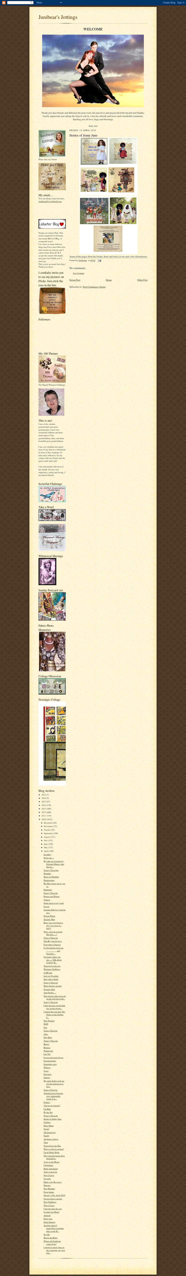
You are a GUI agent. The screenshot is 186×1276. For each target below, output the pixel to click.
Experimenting (50, 1060)
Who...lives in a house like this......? (53, 933)
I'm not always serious (53, 1198)
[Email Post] (99, 260)
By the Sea (48, 1112)
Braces (46, 1044)
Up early (47, 1178)
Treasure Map (49, 919)
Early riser (48, 1218)
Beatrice (47, 1047)
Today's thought (50, 1171)
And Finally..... (50, 992)
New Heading (49, 1188)
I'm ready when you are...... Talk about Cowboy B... (53, 960)
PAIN (46, 1024)
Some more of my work (54, 903)
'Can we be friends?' (52, 1105)
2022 (44, 794)
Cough (46, 906)
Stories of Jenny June (52, 1119)
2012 (44, 812)
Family (46, 1135)
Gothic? (47, 1102)
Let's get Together (51, 976)
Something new (50, 1064)
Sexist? (46, 1129)
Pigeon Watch (49, 916)
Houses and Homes (52, 896)
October (47, 829)
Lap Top (47, 1054)
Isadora (47, 1077)
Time (46, 1142)
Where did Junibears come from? (52, 1242)
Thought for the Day (52, 1145)
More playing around (53, 986)
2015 (44, 801)
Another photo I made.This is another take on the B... (54, 1228)
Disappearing (49, 880)
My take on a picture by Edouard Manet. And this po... (54, 864)
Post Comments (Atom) (94, 286)
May (46, 847)
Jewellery (47, 854)
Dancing (47, 1185)
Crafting (47, 1122)
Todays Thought (50, 1030)
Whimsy (47, 1067)
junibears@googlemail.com (50, 201)
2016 (44, 798)
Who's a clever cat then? (54, 1149)
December (48, 822)
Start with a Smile (51, 979)
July (46, 840)
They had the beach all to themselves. (54, 1157)
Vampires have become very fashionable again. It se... (53, 1096)
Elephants (48, 889)
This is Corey (49, 1205)
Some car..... (49, 857)
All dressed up (50, 1132)
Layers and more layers (53, 1057)
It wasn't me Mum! (51, 1212)
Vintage (47, 899)
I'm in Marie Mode (51, 1152)
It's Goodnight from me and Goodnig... (53, 950)
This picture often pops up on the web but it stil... (55, 997)
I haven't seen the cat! (53, 1208)
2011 (44, 815)
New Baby (48, 1037)
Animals (47, 1215)
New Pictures (49, 1020)
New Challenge (50, 1202)
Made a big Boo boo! (53, 1182)
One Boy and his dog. (53, 941)
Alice (46, 1034)
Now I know (49, 1175)
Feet (45, 1027)
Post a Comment (78, 273)
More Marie (49, 1125)
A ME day (48, 972)
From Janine (49, 1192)
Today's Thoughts (51, 870)
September (48, 833)
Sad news (47, 1074)
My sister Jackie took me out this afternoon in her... (54, 1083)
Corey (46, 1071)
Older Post (142, 280)
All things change (51, 1139)
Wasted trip (48, 1050)
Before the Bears (50, 1237)
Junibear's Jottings (58, 16)
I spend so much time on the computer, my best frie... (54, 1250)
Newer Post (74, 280)
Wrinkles (47, 873)
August (47, 836)
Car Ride (47, 1109)
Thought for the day (52, 966)
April (46, 851)
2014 (44, 805)
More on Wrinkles (51, 876)
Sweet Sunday (49, 1222)
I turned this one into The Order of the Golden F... (54, 1014)
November (48, 826)
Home (109, 280)
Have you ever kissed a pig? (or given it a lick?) (53, 925)
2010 (44, 819)
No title (47, 1234)
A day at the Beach (51, 1162)
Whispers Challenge (52, 969)
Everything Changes (52, 944)
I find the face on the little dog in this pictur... (54, 1007)
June (46, 844)
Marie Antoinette (51, 1168)
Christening (48, 1165)
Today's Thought (51, 893)
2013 (44, 808)
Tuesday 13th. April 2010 (54, 1195)
